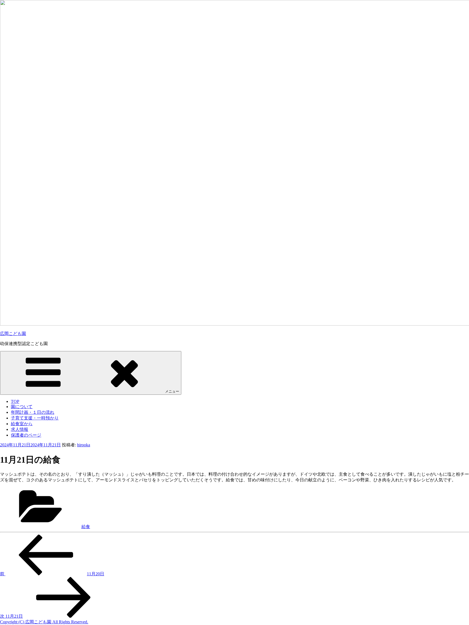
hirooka (83, 445)
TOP (15, 401)
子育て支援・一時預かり (35, 418)
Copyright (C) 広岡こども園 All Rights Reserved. (44, 622)
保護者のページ (26, 435)
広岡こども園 (13, 333)
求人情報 (19, 429)
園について (22, 406)
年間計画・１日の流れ (32, 412)
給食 (85, 526)
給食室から (22, 423)
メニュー (172, 391)
